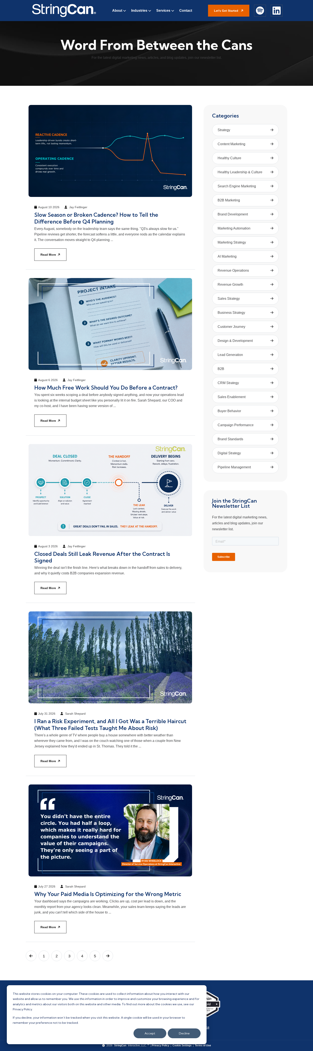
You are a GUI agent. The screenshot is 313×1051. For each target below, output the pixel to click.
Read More (48, 254)
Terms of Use (203, 1045)
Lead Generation (230, 355)
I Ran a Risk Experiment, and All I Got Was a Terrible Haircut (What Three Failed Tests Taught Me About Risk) (110, 724)
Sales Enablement (232, 397)
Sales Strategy (229, 298)
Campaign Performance (236, 425)
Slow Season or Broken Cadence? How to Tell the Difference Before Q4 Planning (96, 218)
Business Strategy (231, 312)
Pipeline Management (234, 467)
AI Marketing (227, 256)
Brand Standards (230, 439)
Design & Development (235, 341)
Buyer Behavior (229, 411)
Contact (185, 10)
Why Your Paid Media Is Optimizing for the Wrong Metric (107, 894)
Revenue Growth (230, 284)
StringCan (120, 1045)
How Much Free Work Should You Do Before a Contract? (106, 387)
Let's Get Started (226, 10)
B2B (221, 369)
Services (163, 10)
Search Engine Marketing (237, 186)
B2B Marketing (229, 200)
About (117, 10)
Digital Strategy (229, 453)
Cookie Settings (182, 1045)
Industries (139, 10)
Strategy (224, 130)
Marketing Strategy (232, 242)
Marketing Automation (234, 228)
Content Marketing (231, 144)
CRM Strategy (228, 383)
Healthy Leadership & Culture (240, 172)
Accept (150, 1033)
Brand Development (233, 214)
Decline (184, 1033)
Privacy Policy (160, 1045)
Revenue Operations (233, 270)
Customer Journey (231, 326)
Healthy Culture (229, 158)
